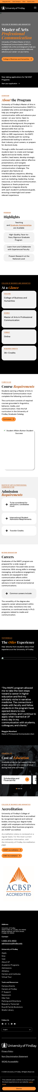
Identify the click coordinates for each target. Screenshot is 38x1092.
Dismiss (19, 1089)
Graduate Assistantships (21, 225)
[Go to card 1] (16, 788)
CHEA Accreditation (10, 856)
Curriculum (7, 419)
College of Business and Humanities (16, 59)
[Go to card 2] (18, 788)
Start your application (9, 83)
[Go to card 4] (21, 788)
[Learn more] (27, 779)
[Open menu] (35, 8)
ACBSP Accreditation (10, 850)
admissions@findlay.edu (12, 943)
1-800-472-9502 (9, 941)
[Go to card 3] (19, 788)
